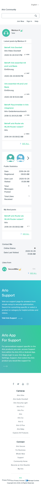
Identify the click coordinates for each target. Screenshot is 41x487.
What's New (20, 454)
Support (20, 457)
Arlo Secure (20, 446)
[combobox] (20, 15)
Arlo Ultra (20, 395)
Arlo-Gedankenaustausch (15, 111)
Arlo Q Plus (20, 425)
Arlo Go (20, 418)
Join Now (20, 21)
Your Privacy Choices (17, 480)
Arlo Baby (20, 429)
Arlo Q (20, 421)
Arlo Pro (20, 410)
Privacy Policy (6, 480)
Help (36, 21)
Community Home (20, 461)
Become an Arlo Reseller (20, 465)
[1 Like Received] (10, 158)
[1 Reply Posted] (20, 158)
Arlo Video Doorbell (12, 51)
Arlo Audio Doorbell (20, 399)
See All (25, 144)
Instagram (27, 384)
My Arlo (3, 1)
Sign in (29, 21)
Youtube (23, 384)
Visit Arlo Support (9, 318)
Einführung (9, 69)
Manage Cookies (33, 480)
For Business (20, 450)
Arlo (6, 130)
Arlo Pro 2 (20, 406)
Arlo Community (9, 10)
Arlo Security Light (20, 403)
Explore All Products (20, 433)
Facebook (13, 384)
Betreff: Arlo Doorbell (13, 48)
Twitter (18, 384)
